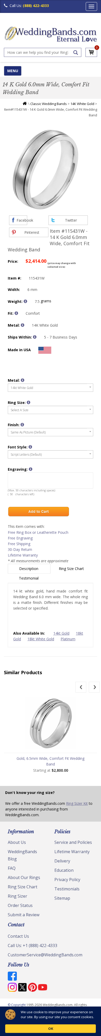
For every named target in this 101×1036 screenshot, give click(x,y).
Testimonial (29, 578)
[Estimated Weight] (25, 301)
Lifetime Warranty (23, 555)
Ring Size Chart (72, 568)
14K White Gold (82, 103)
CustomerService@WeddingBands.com (45, 955)
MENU (12, 70)
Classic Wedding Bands (48, 103)
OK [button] (50, 1028)
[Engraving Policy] (30, 447)
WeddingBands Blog (22, 855)
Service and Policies (73, 842)
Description (29, 568)
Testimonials (67, 889)
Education (64, 870)
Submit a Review (23, 915)
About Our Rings (24, 877)
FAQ (12, 868)
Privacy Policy (67, 879)
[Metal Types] (22, 325)
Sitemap (62, 898)
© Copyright (17, 1005)
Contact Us (18, 936)
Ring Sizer (17, 896)
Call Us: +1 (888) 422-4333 (32, 945)
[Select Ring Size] (28, 402)
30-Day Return (20, 549)
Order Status (20, 905)
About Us (17, 842)
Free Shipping (19, 543)
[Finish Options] (22, 424)
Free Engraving (20, 538)
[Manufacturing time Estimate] (35, 337)
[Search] (75, 52)
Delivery (62, 861)
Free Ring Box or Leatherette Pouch (38, 532)
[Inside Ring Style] (16, 313)
